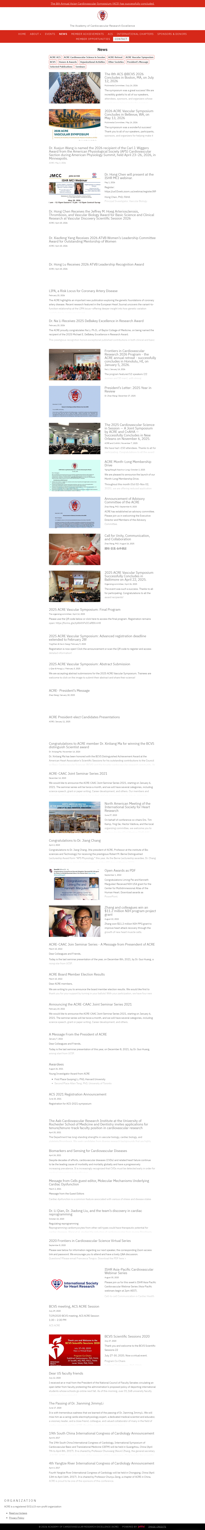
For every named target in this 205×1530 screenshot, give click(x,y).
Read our (14, 1513)
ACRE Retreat (115, 57)
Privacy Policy (16, 1517)
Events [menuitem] (50, 34)
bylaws (23, 1513)
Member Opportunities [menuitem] (93, 39)
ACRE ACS (55, 57)
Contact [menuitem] (121, 39)
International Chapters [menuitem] (135, 34)
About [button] (34, 34)
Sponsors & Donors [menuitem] (172, 34)
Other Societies (116, 61)
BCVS (53, 61)
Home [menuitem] (22, 34)
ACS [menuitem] (110, 34)
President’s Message (137, 61)
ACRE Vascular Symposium (139, 57)
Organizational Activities (92, 61)
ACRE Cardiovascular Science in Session (84, 57)
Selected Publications (61, 66)
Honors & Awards (68, 61)
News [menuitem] (63, 34)
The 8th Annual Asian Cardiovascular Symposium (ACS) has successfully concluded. (102, 3)
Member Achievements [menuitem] (87, 34)
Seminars (80, 66)
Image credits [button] (157, 1526)
